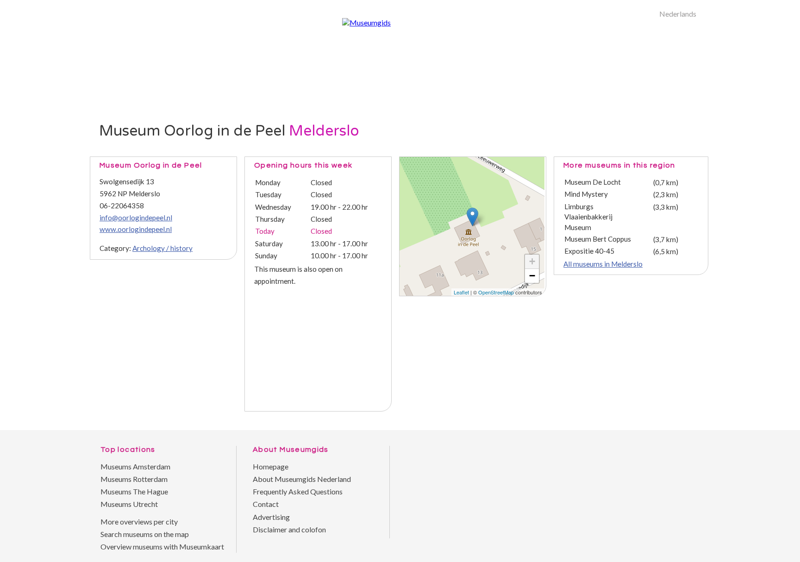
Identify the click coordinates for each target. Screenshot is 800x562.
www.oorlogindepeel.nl (136, 229)
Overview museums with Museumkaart (162, 546)
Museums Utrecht (129, 504)
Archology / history (162, 248)
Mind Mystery (586, 194)
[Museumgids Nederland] (366, 22)
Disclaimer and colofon (289, 529)
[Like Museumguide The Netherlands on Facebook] (692, 437)
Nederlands (677, 13)
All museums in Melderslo (603, 264)
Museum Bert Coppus (597, 239)
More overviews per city (139, 521)
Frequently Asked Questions (298, 491)
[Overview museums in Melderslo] (629, 122)
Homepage (270, 466)
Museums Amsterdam (135, 466)
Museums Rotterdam (134, 479)
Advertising (271, 516)
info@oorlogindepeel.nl (136, 217)
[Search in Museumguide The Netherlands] (680, 122)
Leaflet (461, 292)
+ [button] (532, 261)
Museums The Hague (134, 491)
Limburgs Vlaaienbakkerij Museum (588, 217)
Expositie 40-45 (589, 251)
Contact (266, 504)
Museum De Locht (592, 182)
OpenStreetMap (496, 292)
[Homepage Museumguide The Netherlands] (654, 122)
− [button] (532, 275)
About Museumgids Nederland (302, 479)
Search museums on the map (144, 534)
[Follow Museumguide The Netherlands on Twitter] (673, 437)
